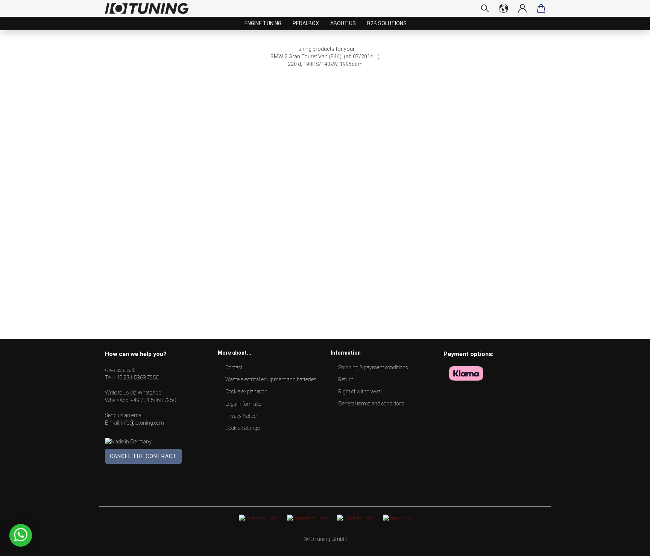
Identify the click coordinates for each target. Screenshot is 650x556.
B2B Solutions (387, 23)
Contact (233, 367)
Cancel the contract (143, 456)
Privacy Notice (241, 416)
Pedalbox (306, 23)
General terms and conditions (371, 404)
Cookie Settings (242, 428)
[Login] (522, 8)
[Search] (484, 8)
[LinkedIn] (355, 518)
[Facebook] (258, 518)
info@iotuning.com (142, 423)
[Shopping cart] (541, 8)
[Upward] (629, 545)
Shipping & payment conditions (373, 367)
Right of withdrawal (360, 391)
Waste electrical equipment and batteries (270, 379)
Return (346, 379)
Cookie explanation (246, 391)
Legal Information (244, 404)
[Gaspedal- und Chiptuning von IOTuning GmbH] (149, 8)
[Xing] (397, 518)
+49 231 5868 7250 (136, 378)
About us (343, 23)
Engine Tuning (263, 23)
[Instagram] (307, 518)
